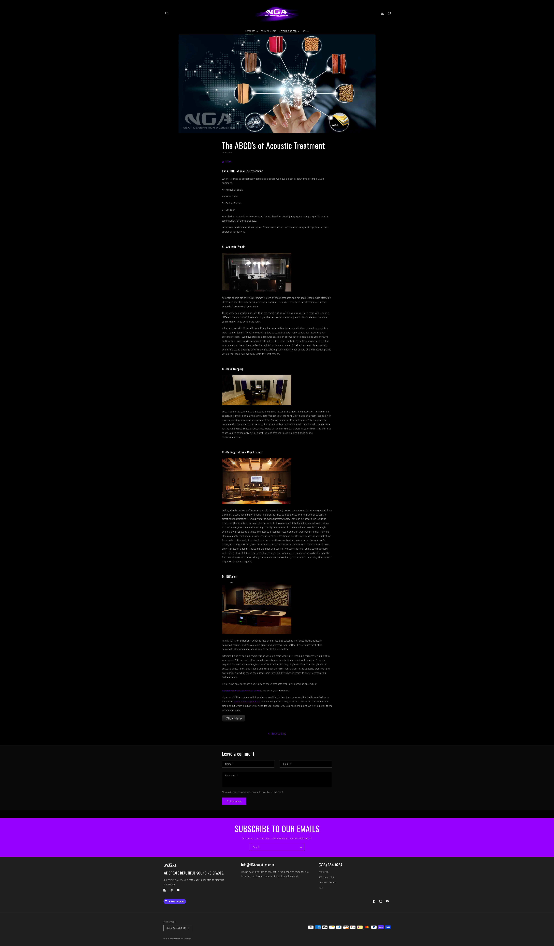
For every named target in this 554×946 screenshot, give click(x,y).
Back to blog (279, 734)
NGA (321, 887)
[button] (166, 13)
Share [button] (228, 161)
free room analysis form (247, 701)
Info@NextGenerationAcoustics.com (240, 690)
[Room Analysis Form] (233, 721)
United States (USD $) (176, 928)
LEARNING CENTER (327, 882)
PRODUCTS (323, 872)
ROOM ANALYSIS (326, 877)
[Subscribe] (300, 847)
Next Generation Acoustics (180, 939)
